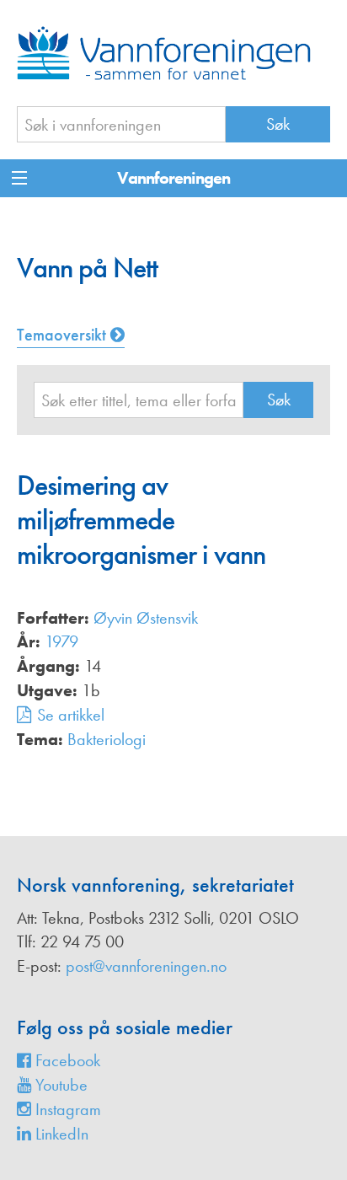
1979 (61, 641)
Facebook (65, 1060)
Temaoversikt (63, 335)
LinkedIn (59, 1134)
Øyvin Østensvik (145, 618)
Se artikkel (70, 715)
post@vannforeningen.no (146, 966)
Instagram (66, 1109)
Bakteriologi (106, 739)
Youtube (59, 1085)
